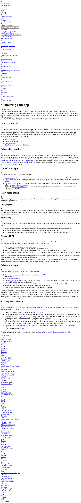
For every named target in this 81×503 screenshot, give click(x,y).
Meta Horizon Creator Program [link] (10, 366)
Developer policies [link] (6, 384)
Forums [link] (3, 389)
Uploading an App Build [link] (12, 183)
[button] (40, 2)
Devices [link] (3, 377)
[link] (5, 3)
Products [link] (3, 353)
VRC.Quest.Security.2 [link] (21, 316)
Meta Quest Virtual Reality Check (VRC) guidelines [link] (17, 161)
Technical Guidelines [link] (11, 141)
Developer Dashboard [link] (36, 275)
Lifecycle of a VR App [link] (16, 164)
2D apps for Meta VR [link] (7, 375)
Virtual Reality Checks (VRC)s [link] (46, 129)
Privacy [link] (3, 387)
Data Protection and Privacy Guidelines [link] (17, 145)
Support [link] (3, 391)
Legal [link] (2, 385)
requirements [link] (69, 129)
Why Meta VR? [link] (6, 369)
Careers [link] (3, 350)
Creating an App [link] (10, 178)
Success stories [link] (5, 378)
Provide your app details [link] (12, 278)
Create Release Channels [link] (19, 187)
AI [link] (1, 345)
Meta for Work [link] (5, 361)
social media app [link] (65, 325)
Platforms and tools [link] (7, 373)
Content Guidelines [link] (11, 143)
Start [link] (2, 364)
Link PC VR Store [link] (47, 115)
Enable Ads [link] (59, 323)
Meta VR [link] (4, 343)
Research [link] (4, 352)
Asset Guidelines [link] (10, 139)
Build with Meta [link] (6, 339)
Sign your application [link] (11, 179)
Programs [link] (4, 362)
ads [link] (23, 329)
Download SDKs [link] (6, 359)
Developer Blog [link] (6, 357)
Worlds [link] (3, 346)
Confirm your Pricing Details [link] (14, 280)
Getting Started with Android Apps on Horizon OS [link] (54, 332)
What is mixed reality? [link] (8, 371)
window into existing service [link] (49, 325)
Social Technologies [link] (7, 341)
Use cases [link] (4, 380)
